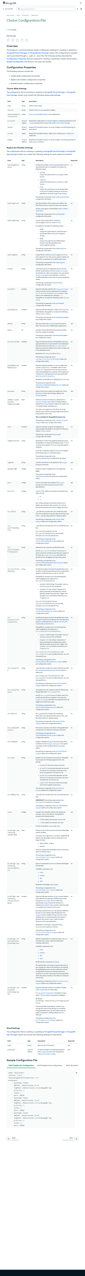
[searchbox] (45, 9)
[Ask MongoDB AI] (77, 9)
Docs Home (10, 15)
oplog (37, 471)
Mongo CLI (25, 15)
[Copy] (76, 1072)
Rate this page (11, 36)
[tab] (21, 1065)
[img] (8, 40)
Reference (35, 15)
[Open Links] (81, 3)
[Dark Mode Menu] (81, 9)
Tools (18, 15)
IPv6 (43, 429)
